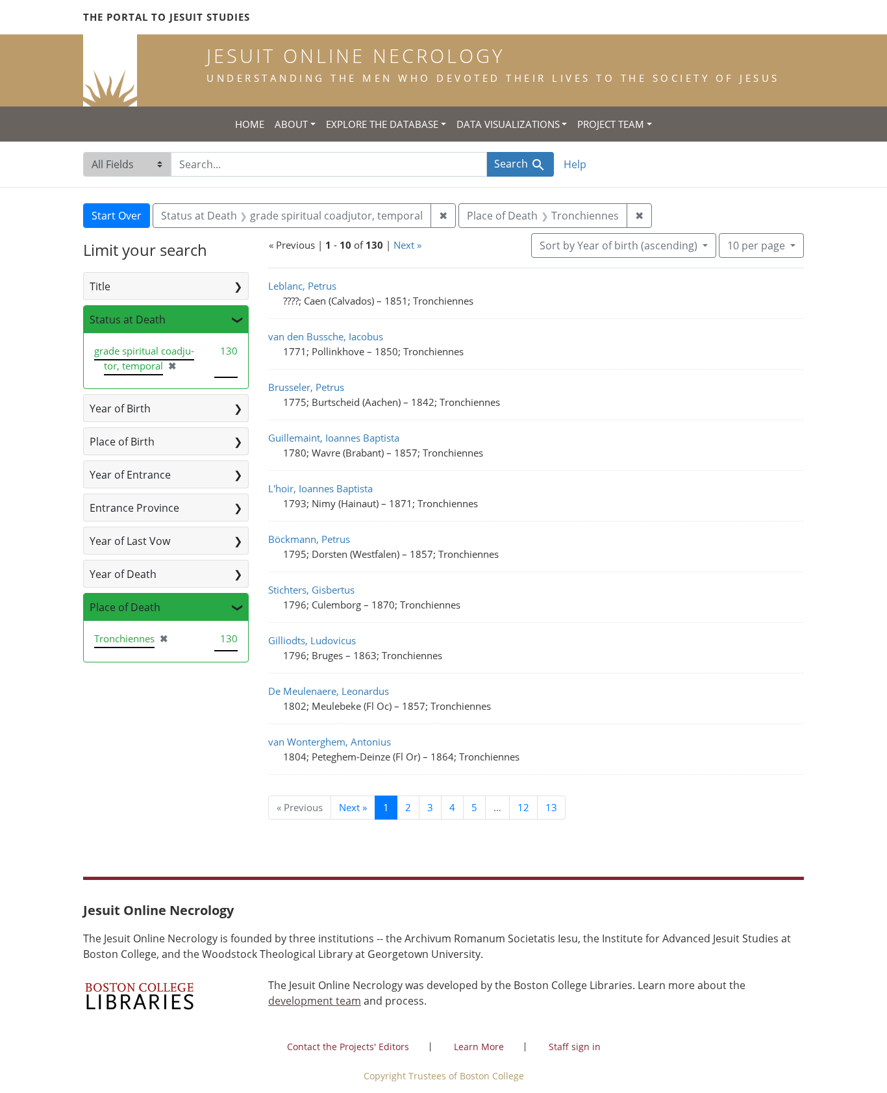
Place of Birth (122, 441)
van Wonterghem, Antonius (329, 741)
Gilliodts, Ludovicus (312, 640)
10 (756, 245)
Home (249, 124)
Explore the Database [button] (382, 124)
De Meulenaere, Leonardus (328, 691)
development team (314, 1001)
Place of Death (125, 607)
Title (100, 286)
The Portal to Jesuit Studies (166, 16)
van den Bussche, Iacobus (325, 336)
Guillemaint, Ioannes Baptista (333, 437)
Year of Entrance (130, 475)
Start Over (117, 215)
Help (575, 164)
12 (523, 807)
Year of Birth (120, 408)
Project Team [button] (610, 124)
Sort (618, 245)
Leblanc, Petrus (302, 285)
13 (551, 807)
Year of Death (123, 574)
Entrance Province (134, 508)
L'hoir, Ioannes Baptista (320, 488)
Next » (407, 244)
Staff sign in (575, 1046)
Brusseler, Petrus (306, 387)
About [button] (291, 124)
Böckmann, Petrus (309, 539)
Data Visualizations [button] (508, 124)
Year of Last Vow (130, 541)
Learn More (479, 1046)
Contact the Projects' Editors (348, 1046)
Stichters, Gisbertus (311, 589)
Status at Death (128, 319)
